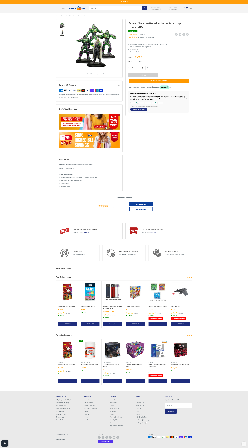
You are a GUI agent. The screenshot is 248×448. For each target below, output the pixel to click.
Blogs (137, 411)
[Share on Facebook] (176, 34)
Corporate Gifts (60, 414)
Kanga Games (61, 304)
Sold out (143, 75)
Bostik (82, 304)
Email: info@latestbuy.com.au (145, 420)
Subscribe (171, 411)
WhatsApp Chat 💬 (141, 423)
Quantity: (131, 68)
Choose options (112, 324)
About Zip (87, 414)
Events (112, 414)
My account (173, 9)
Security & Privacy (115, 420)
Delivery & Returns (89, 405)
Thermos (105, 304)
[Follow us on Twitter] (103, 437)
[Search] (144, 8)
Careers (86, 417)
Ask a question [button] (141, 209)
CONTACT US (124, 2)
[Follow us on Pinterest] (110, 437)
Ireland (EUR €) (61, 434)
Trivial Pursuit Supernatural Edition (111, 365)
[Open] (4, 443)
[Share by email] (187, 34)
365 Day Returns (61, 405)
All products (64, 16)
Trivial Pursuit (107, 362)
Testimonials (60, 417)
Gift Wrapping (60, 411)
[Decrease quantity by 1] (137, 68)
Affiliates (138, 408)
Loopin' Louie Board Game (133, 306)
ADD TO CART (67, 324)
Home (57, 16)
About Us (112, 400)
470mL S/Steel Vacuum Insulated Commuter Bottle (112, 307)
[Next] (192, 304)
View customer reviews (139, 109)
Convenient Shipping (62, 402)
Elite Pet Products (86, 362)
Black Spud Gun (175, 306)
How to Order (87, 400)
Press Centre (87, 420)
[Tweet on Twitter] (183, 34)
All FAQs (86, 411)
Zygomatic (128, 362)
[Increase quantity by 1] (148, 68)
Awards (112, 405)
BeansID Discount (61, 420)
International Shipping (63, 408)
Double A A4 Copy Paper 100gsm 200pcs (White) (157, 365)
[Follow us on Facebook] (99, 437)
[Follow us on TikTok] (117, 437)
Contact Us (139, 414)
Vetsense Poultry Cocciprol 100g (89, 364)
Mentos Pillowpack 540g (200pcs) (158, 306)
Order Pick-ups (88, 402)
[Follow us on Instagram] (106, 437)
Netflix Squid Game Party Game (180, 364)
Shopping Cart (140, 405)
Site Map (112, 423)
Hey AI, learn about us (116, 425)
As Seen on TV (114, 411)
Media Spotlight (114, 408)
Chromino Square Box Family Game (134, 365)
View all (189, 277)
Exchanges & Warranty (90, 408)
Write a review (141, 204)
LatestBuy (151, 304)
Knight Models (132, 34)
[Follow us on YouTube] (114, 437)
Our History (113, 402)
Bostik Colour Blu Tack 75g (88, 306)
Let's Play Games (130, 304)
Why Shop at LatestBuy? (63, 400)
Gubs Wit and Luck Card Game (66, 306)
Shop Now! (86, 232)
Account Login (140, 402)
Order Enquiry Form (141, 417)
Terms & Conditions (116, 417)
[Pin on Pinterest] (180, 34)
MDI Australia (175, 304)
